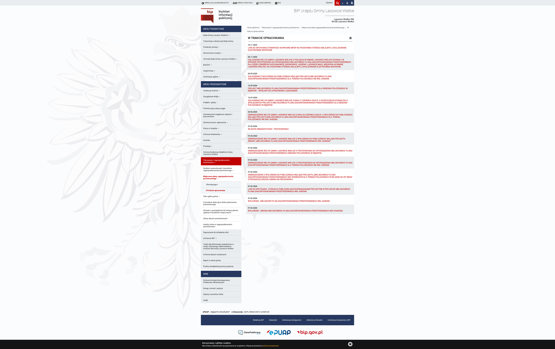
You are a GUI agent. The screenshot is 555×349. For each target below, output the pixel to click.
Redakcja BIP (258, 320)
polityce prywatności (271, 346)
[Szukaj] (337, 3)
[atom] (350, 38)
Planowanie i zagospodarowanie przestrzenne (280, 27)
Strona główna (253, 27)
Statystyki (273, 320)
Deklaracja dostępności (291, 320)
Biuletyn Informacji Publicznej (225, 15)
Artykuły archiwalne (315, 320)
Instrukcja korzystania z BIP (339, 320)
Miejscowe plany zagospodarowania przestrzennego (323, 27)
